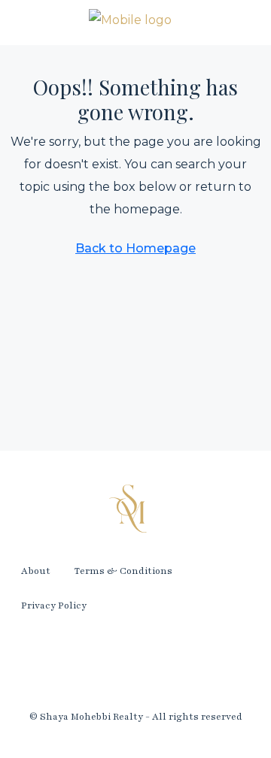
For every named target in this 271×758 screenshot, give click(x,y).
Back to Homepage (135, 248)
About (35, 571)
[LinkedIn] (179, 664)
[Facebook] (48, 664)
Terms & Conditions (123, 571)
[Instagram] (135, 664)
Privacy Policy (54, 605)
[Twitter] (92, 664)
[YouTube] (223, 664)
